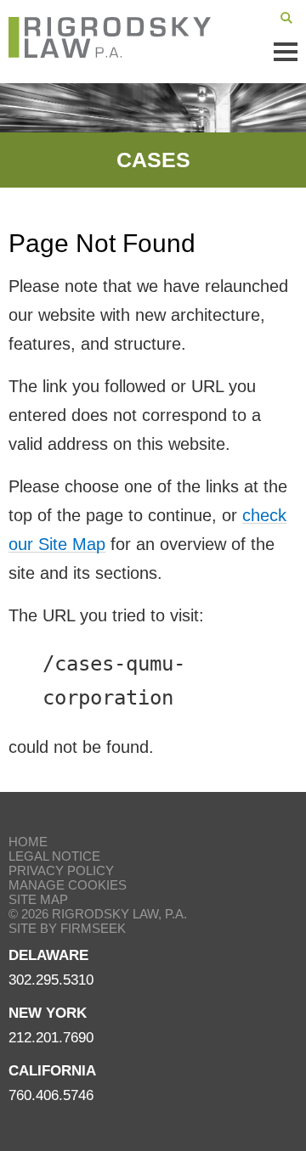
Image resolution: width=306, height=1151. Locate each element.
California (52, 1071)
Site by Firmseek (67, 928)
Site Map (38, 899)
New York (47, 1013)
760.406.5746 (51, 1095)
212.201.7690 (51, 1038)
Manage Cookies (67, 885)
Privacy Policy (61, 870)
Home (28, 841)
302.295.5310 (51, 980)
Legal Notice (54, 856)
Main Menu (286, 51)
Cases (153, 160)
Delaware (48, 955)
